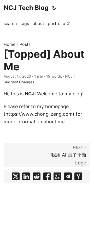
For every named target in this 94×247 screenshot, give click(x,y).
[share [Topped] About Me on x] (16, 176)
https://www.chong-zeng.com (39, 114)
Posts (25, 44)
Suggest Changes (19, 82)
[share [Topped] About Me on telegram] (68, 176)
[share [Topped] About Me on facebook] (47, 176)
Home (9, 44)
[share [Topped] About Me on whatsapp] (57, 176)
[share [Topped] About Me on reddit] (36, 176)
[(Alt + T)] (54, 8)
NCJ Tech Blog (26, 7)
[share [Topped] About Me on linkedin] (26, 176)
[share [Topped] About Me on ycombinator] (78, 176)
